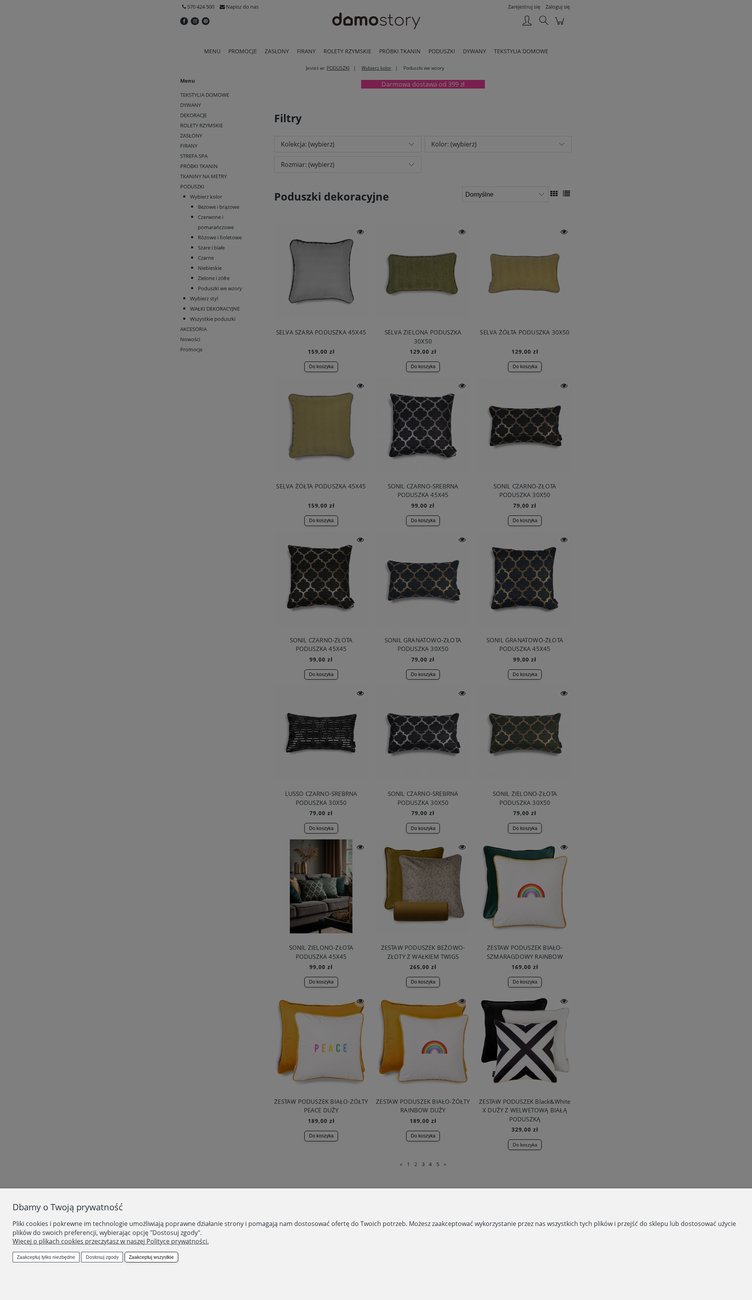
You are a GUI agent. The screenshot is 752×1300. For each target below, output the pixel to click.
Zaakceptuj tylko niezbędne (46, 1257)
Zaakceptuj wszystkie (151, 1257)
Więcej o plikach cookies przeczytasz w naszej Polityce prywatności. (111, 1241)
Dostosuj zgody (102, 1257)
